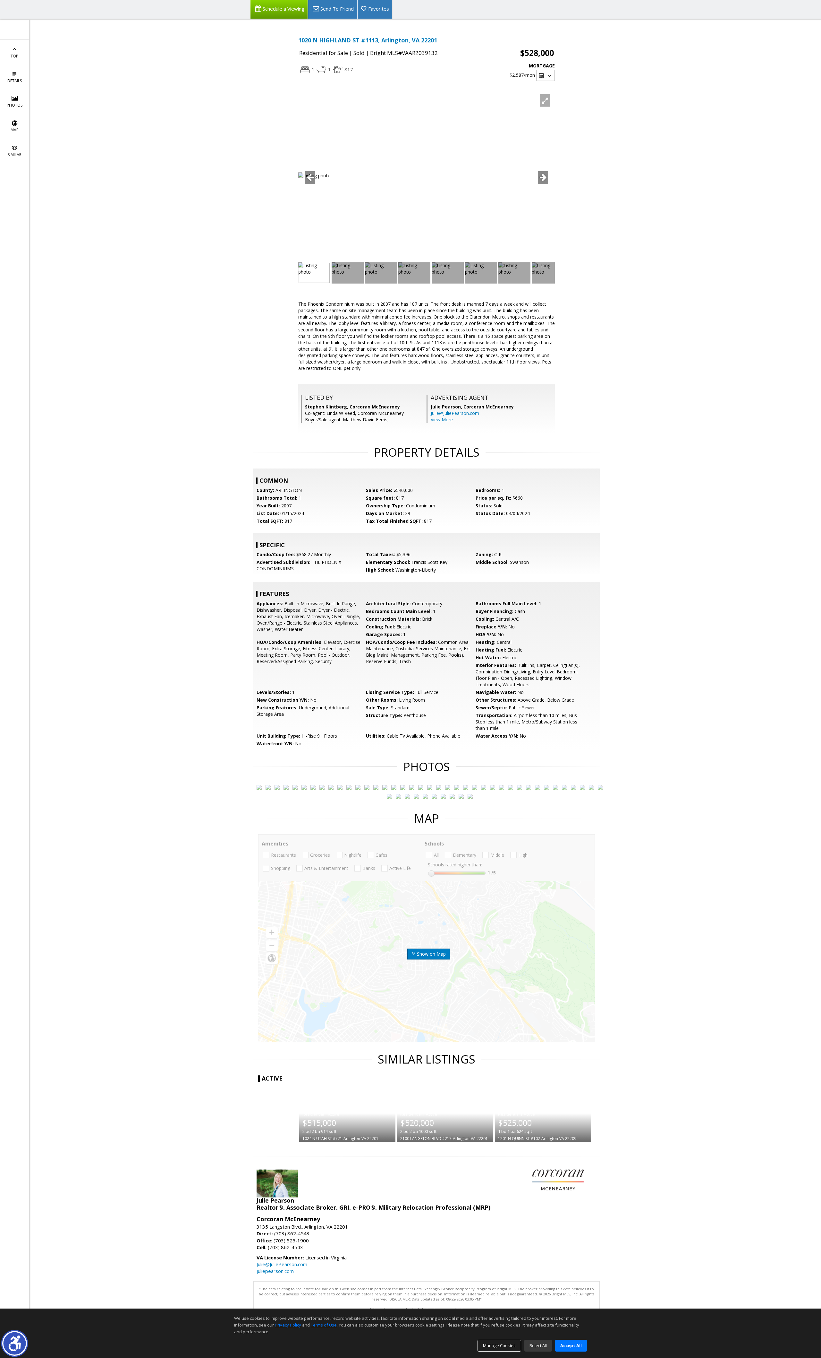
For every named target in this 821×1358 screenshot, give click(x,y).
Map (15, 130)
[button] (14, 1343)
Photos (14, 105)
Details (14, 80)
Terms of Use (324, 1325)
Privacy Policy (288, 1325)
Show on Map (431, 954)
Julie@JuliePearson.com (455, 413)
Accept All (571, 1345)
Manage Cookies (499, 1345)
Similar (14, 154)
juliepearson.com (275, 1271)
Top (14, 56)
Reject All (538, 1345)
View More (442, 419)
